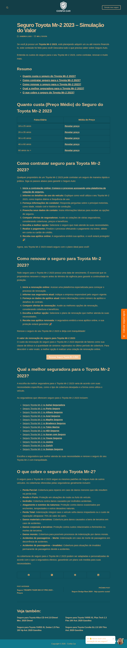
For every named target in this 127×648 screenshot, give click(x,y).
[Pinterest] (75, 575)
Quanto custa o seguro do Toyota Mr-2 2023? (49, 76)
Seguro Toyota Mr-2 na (44, 405)
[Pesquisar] (7, 7)
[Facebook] (28, 575)
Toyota (44, 36)
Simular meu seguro (111, 7)
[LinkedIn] (98, 575)
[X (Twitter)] (52, 575)
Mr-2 (38, 36)
